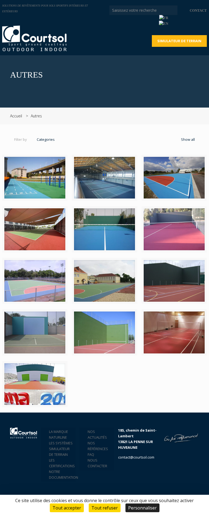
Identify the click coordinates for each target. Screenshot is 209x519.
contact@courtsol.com (136, 457)
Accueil (16, 115)
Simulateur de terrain (179, 40)
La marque (58, 431)
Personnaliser (142, 508)
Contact (198, 10)
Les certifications (61, 463)
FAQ (91, 454)
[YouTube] (189, 23)
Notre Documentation (61, 474)
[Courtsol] (34, 38)
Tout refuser (104, 508)
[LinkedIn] (196, 23)
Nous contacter (97, 463)
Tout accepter (67, 508)
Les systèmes (61, 443)
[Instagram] (204, 23)
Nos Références (98, 446)
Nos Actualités (97, 434)
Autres (36, 115)
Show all (187, 139)
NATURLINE (58, 437)
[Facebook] (182, 23)
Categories (46, 139)
